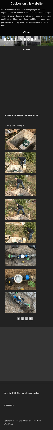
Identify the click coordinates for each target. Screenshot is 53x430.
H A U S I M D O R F (20, 39)
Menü (27, 49)
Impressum (9, 405)
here (3, 26)
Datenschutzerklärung (13, 421)
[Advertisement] (26, 81)
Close (26, 32)
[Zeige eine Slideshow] (14, 126)
